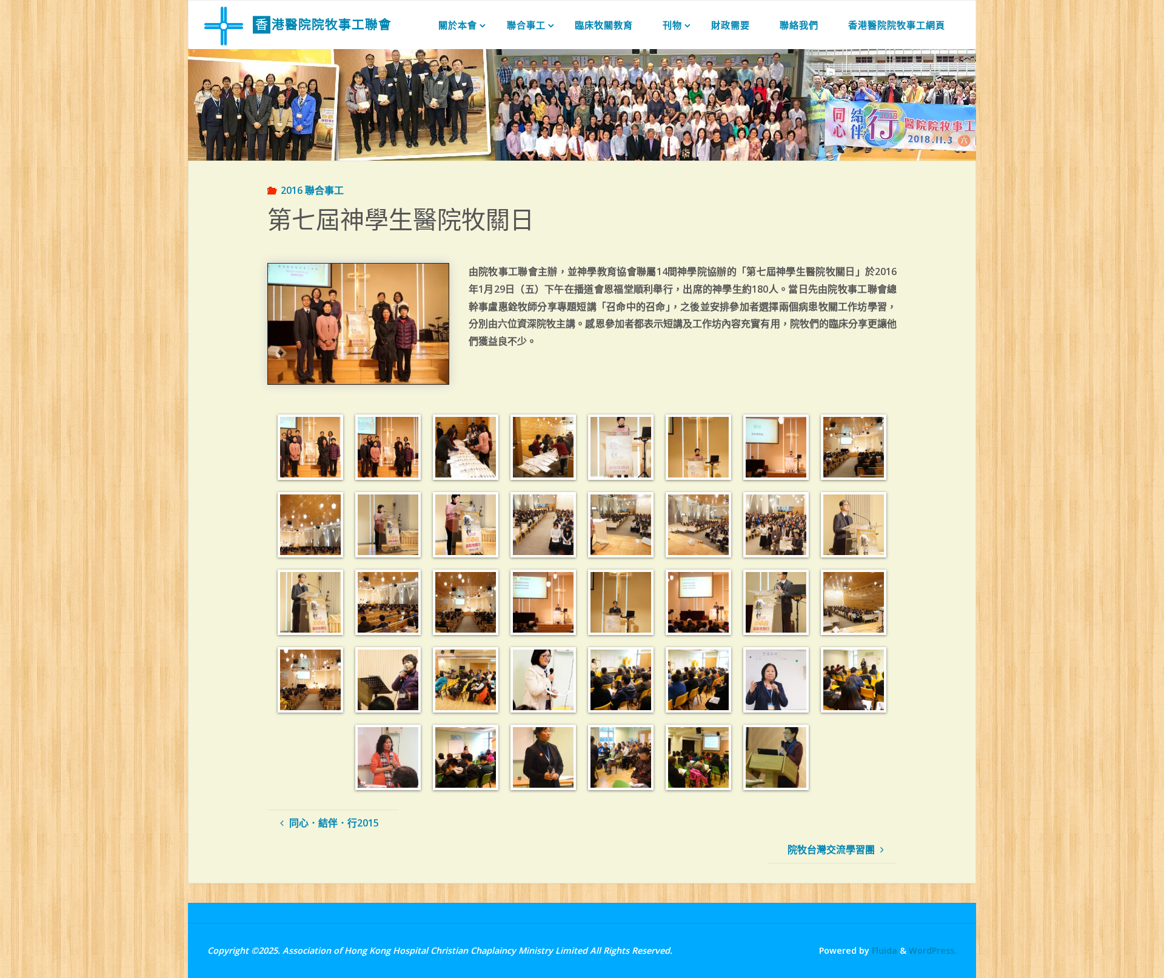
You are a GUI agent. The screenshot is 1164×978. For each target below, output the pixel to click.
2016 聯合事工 (312, 190)
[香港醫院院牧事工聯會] (223, 25)
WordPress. (933, 950)
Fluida (883, 950)
